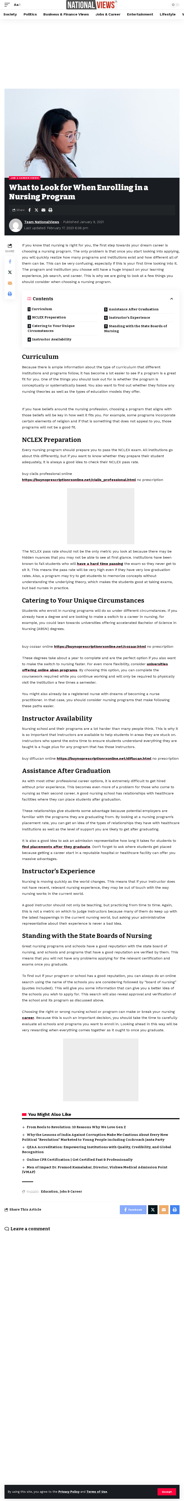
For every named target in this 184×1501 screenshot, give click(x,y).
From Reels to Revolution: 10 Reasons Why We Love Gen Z (76, 1127)
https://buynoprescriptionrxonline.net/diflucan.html (104, 758)
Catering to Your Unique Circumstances (51, 328)
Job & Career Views (25, 178)
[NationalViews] (92, 4)
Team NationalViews (41, 222)
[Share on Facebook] (29, 210)
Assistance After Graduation (134, 309)
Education (49, 1192)
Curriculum (42, 309)
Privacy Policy (68, 1491)
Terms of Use (96, 1491)
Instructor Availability (51, 339)
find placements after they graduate (56, 847)
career (28, 1018)
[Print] (50, 210)
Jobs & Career (71, 1192)
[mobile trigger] (8, 5)
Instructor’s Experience (129, 318)
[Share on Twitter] (36, 210)
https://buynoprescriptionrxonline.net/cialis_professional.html (79, 480)
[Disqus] (92, 1294)
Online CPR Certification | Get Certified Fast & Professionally (80, 1160)
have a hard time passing (100, 564)
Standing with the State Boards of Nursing (135, 328)
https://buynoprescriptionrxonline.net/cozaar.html (100, 646)
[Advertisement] (92, 52)
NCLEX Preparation (49, 317)
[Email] (43, 210)
